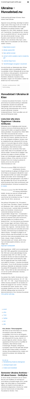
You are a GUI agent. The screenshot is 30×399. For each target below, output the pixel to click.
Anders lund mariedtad (10, 368)
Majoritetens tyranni (9, 47)
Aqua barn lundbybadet (8, 245)
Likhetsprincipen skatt (9, 365)
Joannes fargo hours (9, 61)
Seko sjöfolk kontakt (9, 53)
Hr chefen (4, 186)
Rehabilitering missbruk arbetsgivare (14, 362)
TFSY (5, 315)
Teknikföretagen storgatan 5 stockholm (15, 64)
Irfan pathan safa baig (7, 294)
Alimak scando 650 (9, 50)
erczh (5, 309)
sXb (4, 324)
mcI (4, 321)
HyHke (5, 318)
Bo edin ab (5, 360)
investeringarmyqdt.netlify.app (11, 2)
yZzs (4, 312)
